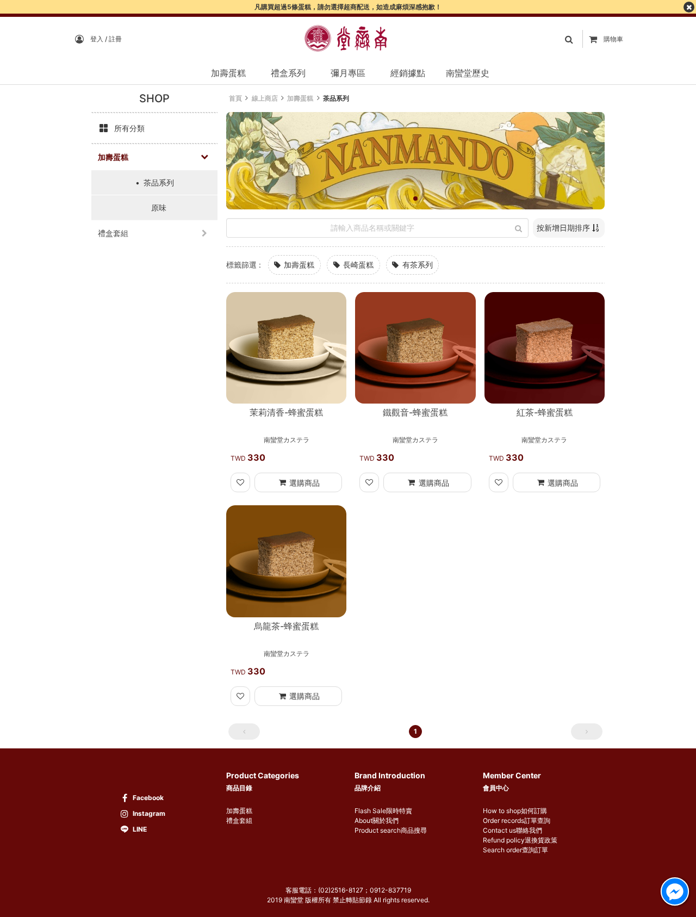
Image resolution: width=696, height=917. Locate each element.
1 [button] (415, 731)
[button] (415, 198)
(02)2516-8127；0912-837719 (364, 890)
